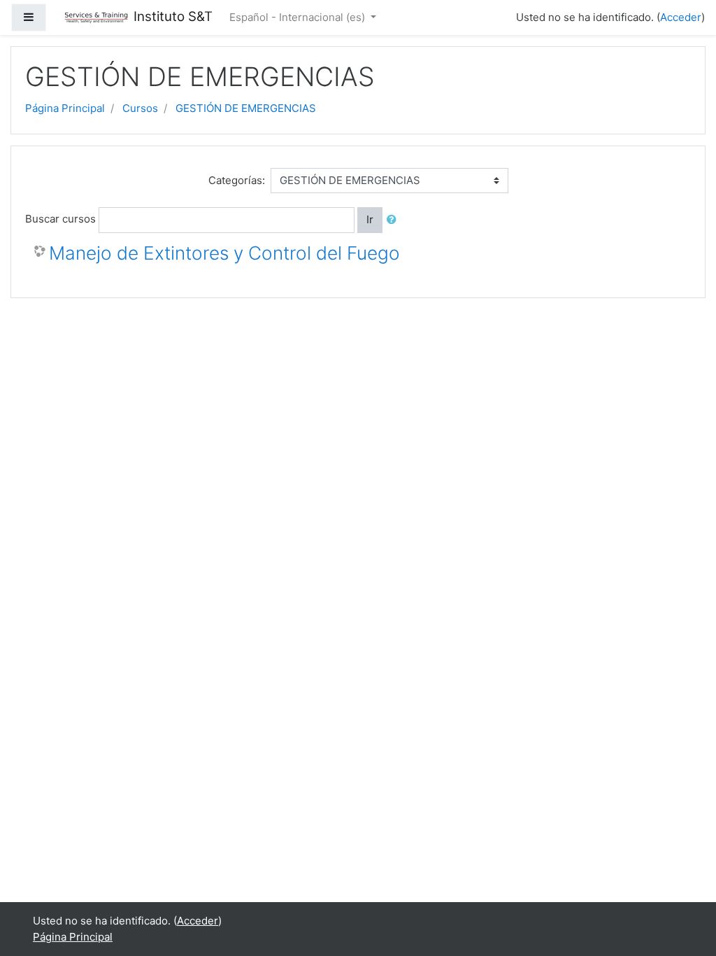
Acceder (680, 17)
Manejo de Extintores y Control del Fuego (224, 253)
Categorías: (236, 180)
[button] (394, 220)
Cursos (140, 108)
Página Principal (65, 108)
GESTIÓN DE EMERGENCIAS (246, 108)
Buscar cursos (60, 218)
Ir (369, 219)
